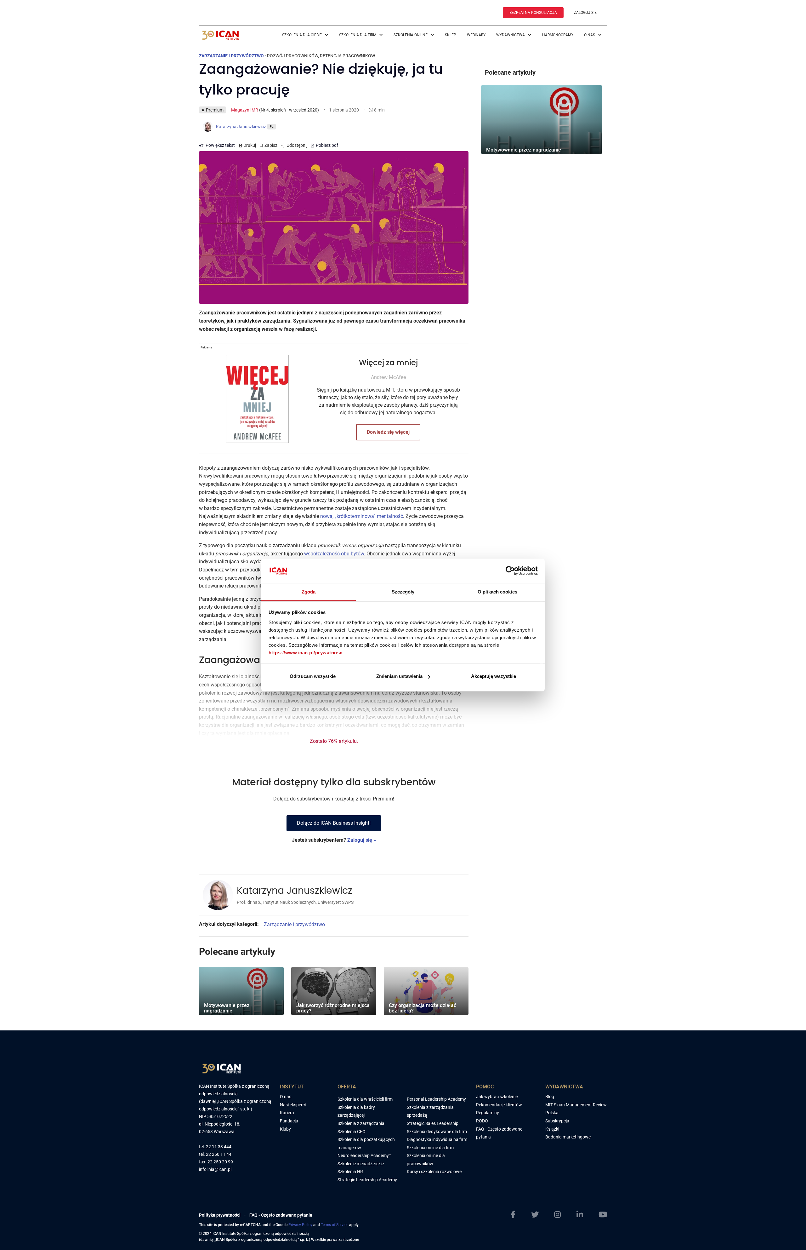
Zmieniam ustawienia (399, 676)
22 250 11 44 (218, 1154)
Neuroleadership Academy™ (365, 1155)
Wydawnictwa (511, 35)
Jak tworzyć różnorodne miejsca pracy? (333, 1008)
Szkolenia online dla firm (430, 1147)
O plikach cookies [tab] (497, 591)
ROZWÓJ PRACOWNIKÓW (292, 55)
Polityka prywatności (220, 1215)
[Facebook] (513, 1215)
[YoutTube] (603, 1215)
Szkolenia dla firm (358, 35)
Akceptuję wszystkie (493, 676)
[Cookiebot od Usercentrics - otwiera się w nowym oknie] (510, 571)
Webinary (476, 35)
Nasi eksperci (293, 1104)
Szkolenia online (411, 35)
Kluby (285, 1129)
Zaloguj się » (361, 840)
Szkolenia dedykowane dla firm (437, 1131)
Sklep (450, 35)
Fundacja (289, 1120)
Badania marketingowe (568, 1136)
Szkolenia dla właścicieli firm (365, 1099)
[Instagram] (557, 1215)
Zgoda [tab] (309, 591)
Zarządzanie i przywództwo (294, 924)
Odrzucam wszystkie (313, 676)
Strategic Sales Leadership (432, 1123)
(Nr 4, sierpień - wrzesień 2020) (275, 109)
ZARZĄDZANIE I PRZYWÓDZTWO (231, 55)
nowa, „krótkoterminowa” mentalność (361, 516)
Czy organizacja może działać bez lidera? (422, 1008)
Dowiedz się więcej (388, 432)
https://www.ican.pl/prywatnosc (306, 652)
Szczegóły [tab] (403, 591)
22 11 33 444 (218, 1147)
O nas (590, 35)
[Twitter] (535, 1215)
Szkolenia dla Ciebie (302, 35)
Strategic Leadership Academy (367, 1179)
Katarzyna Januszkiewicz (294, 891)
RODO (482, 1120)
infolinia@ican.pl (215, 1169)
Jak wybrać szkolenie (497, 1096)
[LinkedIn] (579, 1215)
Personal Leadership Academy (436, 1099)
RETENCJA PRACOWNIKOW (347, 55)
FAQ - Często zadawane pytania (280, 1215)
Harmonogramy (557, 35)
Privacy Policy (300, 1224)
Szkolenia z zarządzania (361, 1123)
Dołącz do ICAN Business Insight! (334, 823)
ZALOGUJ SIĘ (585, 12)
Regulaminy (487, 1112)
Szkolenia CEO (352, 1131)
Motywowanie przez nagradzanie (226, 1008)
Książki (552, 1129)
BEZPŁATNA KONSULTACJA (533, 12)
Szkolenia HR (350, 1171)
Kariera (287, 1112)
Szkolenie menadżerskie (361, 1163)
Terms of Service (334, 1224)
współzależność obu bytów (334, 554)
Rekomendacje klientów (499, 1104)
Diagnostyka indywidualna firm (437, 1139)
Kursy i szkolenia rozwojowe (434, 1171)
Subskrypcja (557, 1120)
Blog (549, 1096)
